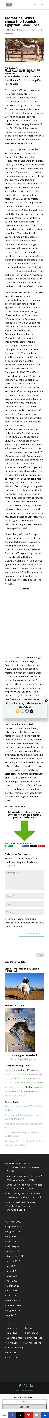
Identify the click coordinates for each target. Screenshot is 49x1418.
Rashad (29, 1086)
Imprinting (8, 1091)
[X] (20, 1415)
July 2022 (11, 1265)
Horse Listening (24, 30)
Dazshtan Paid (14, 1337)
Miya (12, 1083)
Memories (35, 30)
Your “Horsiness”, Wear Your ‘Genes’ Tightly (23, 1167)
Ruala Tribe (15, 1078)
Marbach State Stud (10, 1087)
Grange (38, 1070)
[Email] (37, 1415)
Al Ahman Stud (38, 1087)
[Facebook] (12, 1415)
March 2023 (13, 1241)
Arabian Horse (34, 1074)
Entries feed (31, 1332)
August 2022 (13, 1261)
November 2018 (15, 1300)
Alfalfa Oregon (20, 1087)
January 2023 (14, 1251)
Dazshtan (24, 1074)
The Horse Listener (29, 1091)
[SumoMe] (45, 1415)
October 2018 (14, 1305)
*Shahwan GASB (16, 1091)
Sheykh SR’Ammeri (28, 1070)
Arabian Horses (18, 1095)
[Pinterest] (28, 1415)
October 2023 (14, 1221)
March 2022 (13, 1285)
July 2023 (11, 1236)
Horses (32, 1078)
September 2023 (15, 1226)
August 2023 (13, 1231)
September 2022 (15, 1256)
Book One (12, 1327)
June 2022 (12, 1270)
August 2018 (13, 1310)
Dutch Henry (13, 1193)
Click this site (36, 568)
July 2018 (11, 1315)
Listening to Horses (11, 1070)
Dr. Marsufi (25, 1079)
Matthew (14, 1074)
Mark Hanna (12, 30)
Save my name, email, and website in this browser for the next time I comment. (24, 922)
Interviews (12, 1352)
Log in (28, 1327)
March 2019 (13, 1295)
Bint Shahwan (21, 1082)
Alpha (18, 1070)
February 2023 (14, 1246)
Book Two (12, 1332)
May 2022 (12, 1275)
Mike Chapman (36, 1082)
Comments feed (33, 1337)
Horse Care (13, 1342)
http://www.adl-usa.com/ (18, 691)
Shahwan (7, 1074)
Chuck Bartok (14, 1184)
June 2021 (12, 1290)
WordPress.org (33, 1342)
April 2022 (12, 1280)
